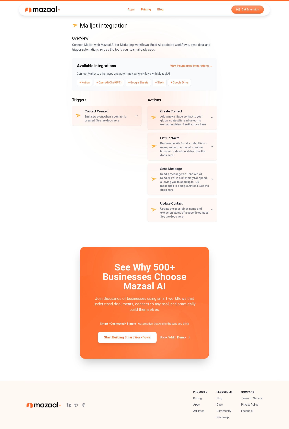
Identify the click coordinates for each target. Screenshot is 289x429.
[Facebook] (83, 405)
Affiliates (198, 410)
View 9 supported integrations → (191, 65)
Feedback (247, 410)
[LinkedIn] (69, 405)
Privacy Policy (249, 404)
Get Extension (250, 9)
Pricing (146, 9)
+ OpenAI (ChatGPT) (108, 82)
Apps (131, 9)
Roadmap (223, 417)
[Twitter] (76, 405)
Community (224, 410)
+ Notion (84, 82)
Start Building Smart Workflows (127, 337)
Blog (160, 9)
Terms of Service (251, 398)
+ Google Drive (179, 82)
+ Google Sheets (138, 82)
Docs (220, 404)
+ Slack (159, 82)
